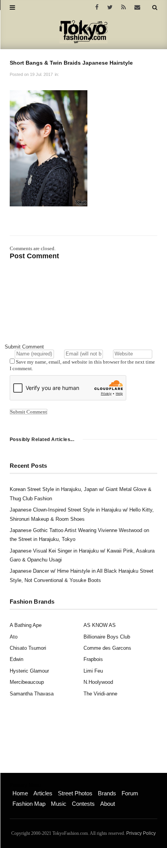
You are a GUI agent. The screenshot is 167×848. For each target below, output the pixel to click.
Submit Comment (24, 347)
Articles (42, 793)
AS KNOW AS (100, 625)
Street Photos (75, 793)
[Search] (154, 7)
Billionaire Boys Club (107, 637)
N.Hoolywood (98, 682)
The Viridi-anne (100, 694)
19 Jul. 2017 (41, 74)
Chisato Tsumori (28, 648)
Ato (13, 637)
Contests (83, 803)
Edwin (16, 659)
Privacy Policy (141, 833)
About (107, 803)
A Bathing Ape (26, 625)
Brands (107, 793)
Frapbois (93, 659)
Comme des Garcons (107, 648)
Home (20, 793)
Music (58, 803)
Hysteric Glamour (29, 671)
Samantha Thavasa (32, 694)
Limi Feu (93, 671)
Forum (130, 793)
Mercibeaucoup (27, 682)
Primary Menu (25, 785)
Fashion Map (28, 803)
